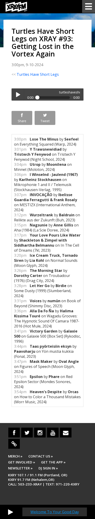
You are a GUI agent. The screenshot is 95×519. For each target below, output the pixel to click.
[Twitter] (27, 432)
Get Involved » (21, 462)
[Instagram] (40, 432)
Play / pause (18, 94)
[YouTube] (53, 432)
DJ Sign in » (48, 468)
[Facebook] (14, 432)
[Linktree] (14, 444)
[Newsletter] (65, 432)
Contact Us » (40, 456)
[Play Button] (10, 511)
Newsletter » (20, 468)
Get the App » (53, 462)
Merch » (15, 456)
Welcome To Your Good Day (54, 511)
